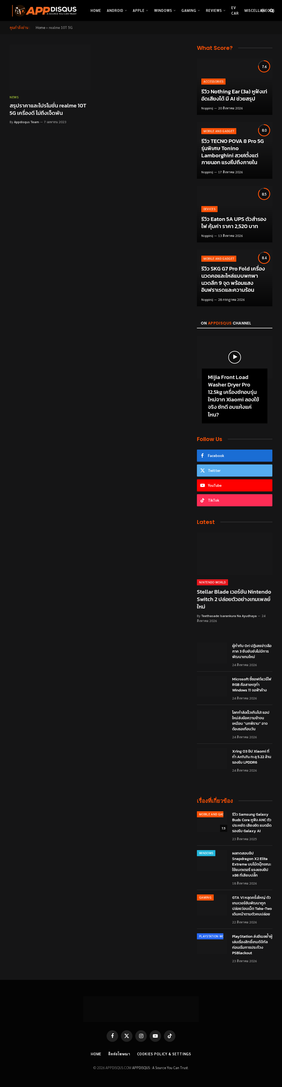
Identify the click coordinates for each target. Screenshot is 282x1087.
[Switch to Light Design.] (262, 10)
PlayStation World (214, 936)
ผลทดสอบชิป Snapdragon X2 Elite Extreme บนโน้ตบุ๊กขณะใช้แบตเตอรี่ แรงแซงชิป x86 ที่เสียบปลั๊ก (251, 864)
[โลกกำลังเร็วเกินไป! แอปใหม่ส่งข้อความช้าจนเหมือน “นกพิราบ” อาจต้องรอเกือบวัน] (212, 719)
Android (115, 10)
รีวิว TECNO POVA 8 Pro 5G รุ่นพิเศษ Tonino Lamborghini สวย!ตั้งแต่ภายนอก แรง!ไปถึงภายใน (232, 152)
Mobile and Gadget (219, 131)
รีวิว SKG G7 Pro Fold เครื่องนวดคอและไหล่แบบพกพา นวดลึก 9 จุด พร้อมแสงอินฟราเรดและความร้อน (233, 279)
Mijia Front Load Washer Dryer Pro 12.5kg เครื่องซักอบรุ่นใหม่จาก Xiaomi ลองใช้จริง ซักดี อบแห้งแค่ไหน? (233, 396)
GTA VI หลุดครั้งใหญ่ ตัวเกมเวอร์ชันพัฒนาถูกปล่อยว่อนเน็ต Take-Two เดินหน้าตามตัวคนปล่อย (252, 906)
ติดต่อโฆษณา (119, 1053)
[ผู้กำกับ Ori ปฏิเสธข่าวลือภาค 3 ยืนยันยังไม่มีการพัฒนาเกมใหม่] (212, 653)
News (14, 97)
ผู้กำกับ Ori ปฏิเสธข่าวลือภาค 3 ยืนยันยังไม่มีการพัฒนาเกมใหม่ (252, 651)
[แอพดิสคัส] (43, 10)
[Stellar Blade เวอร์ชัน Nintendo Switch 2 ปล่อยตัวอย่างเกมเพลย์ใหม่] (234, 553)
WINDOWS (206, 853)
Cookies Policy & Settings (164, 1053)
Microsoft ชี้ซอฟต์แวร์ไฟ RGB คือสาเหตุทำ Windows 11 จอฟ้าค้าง (251, 685)
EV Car (235, 10)
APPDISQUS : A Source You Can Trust (160, 1067)
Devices (209, 209)
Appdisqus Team (26, 122)
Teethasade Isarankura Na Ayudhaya (229, 615)
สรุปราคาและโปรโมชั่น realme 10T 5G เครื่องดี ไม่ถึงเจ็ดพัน (48, 109)
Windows (163, 10)
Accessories (214, 81)
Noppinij (207, 108)
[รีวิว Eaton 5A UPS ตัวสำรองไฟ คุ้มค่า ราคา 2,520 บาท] (234, 214)
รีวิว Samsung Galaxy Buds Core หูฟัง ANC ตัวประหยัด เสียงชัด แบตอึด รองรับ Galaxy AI (252, 823)
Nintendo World (212, 582)
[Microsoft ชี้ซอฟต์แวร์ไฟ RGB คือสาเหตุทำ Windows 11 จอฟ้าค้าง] (212, 686)
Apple (139, 10)
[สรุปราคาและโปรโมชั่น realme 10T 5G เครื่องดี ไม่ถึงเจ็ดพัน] (50, 67)
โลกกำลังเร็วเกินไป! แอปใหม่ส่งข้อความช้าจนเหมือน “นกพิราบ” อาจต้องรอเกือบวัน (250, 721)
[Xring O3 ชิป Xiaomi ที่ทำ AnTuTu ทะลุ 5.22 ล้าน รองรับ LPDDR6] (212, 758)
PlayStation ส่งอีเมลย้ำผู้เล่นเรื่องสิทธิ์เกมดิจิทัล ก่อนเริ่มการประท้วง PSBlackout (252, 945)
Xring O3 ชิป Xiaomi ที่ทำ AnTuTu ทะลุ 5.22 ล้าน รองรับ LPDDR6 (251, 757)
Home (96, 10)
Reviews (214, 10)
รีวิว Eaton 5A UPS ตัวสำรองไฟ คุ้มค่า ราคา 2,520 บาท (233, 223)
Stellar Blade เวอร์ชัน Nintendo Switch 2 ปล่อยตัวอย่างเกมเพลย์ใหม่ (234, 599)
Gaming (188, 10)
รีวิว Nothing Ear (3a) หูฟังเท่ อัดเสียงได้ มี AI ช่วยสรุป (234, 95)
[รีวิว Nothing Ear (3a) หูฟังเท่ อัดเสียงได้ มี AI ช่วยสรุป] (234, 86)
